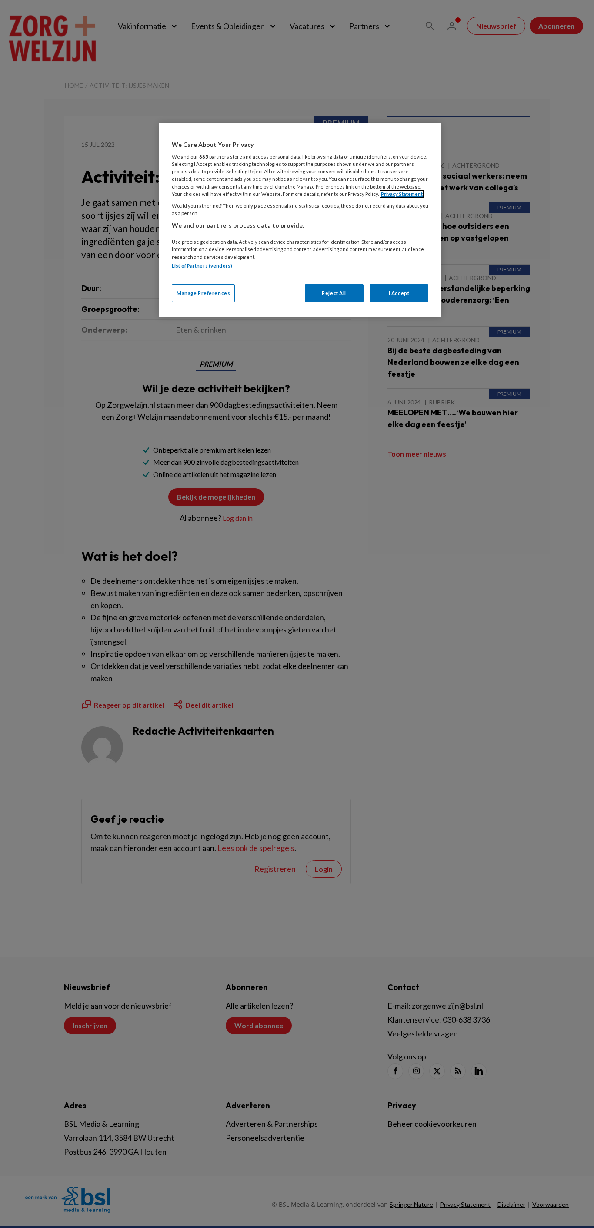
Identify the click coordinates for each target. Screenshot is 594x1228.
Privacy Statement (402, 194)
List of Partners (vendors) (202, 265)
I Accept (399, 293)
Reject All (334, 293)
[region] (300, 220)
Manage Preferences (203, 293)
